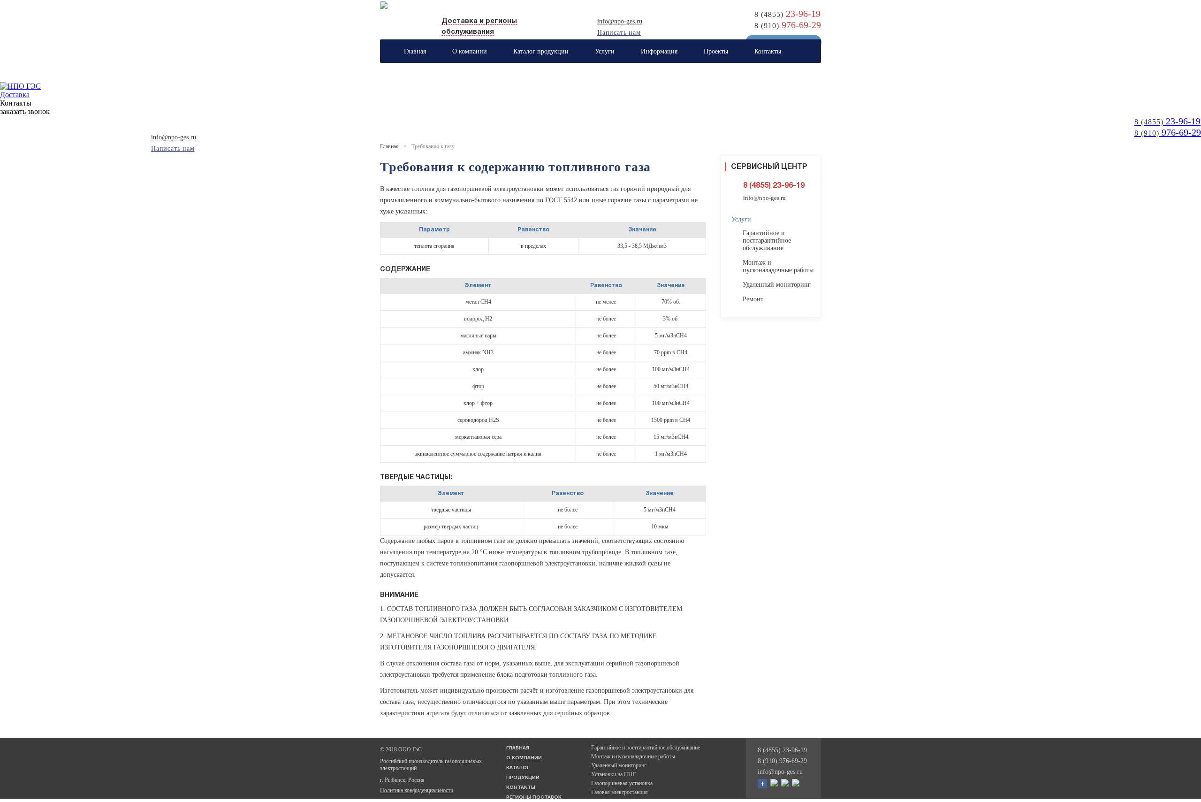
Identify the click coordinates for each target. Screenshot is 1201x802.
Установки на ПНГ (613, 774)
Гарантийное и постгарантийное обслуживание (767, 240)
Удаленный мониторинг (777, 284)
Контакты (520, 788)
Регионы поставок (534, 797)
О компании (524, 758)
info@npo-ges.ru (619, 21)
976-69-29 (1167, 132)
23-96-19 (1167, 121)
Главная (389, 146)
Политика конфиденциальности (416, 790)
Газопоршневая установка (622, 783)
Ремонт (753, 299)
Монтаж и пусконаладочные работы (778, 266)
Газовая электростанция (619, 792)
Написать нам (619, 32)
